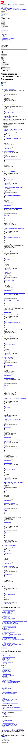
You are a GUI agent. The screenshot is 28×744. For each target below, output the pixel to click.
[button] (2, 27)
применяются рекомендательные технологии (12, 729)
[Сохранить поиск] (2, 52)
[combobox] (7, 45)
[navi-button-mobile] (2, 32)
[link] (3, 24)
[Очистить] (2, 48)
